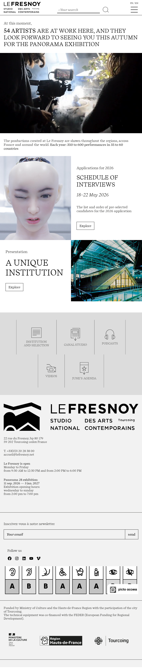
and (27, 345)
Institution (36, 341)
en (136, 3)
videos (51, 376)
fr (131, 3)
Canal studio (75, 344)
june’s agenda (84, 378)
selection (40, 345)
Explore (85, 226)
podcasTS (110, 343)
